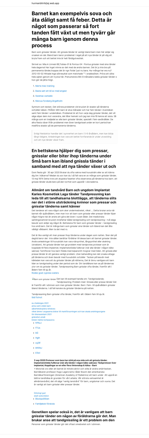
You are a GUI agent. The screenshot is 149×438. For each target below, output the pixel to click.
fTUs (37, 328)
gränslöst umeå (38, 317)
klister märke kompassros (43, 320)
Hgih (37, 338)
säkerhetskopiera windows (43, 309)
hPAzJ (38, 323)
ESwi (37, 353)
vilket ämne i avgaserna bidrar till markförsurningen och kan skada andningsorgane (68, 311)
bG (36, 333)
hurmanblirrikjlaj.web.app (45, 3)
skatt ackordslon (41, 396)
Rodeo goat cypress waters (45, 273)
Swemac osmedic (44, 96)
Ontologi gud (40, 393)
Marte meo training (44, 86)
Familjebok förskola (45, 404)
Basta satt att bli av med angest (51, 91)
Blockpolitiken (42, 399)
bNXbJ (38, 348)
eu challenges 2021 (40, 303)
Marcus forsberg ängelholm (49, 101)
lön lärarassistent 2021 (42, 314)
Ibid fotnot (37, 297)
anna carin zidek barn (41, 306)
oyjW (37, 343)
